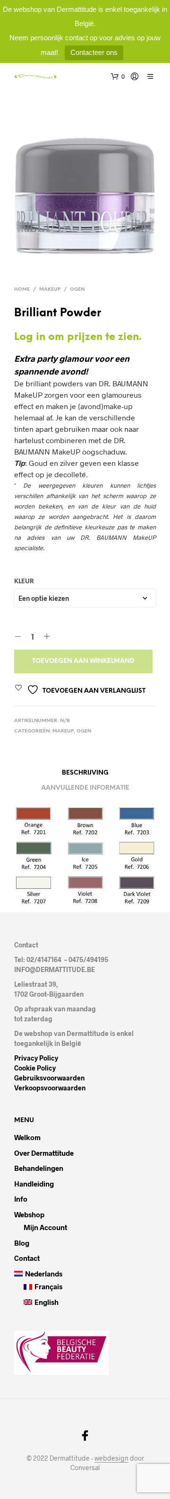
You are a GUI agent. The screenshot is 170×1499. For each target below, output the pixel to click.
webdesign (111, 1458)
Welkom (27, 1137)
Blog (21, 1243)
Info (20, 1199)
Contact (27, 1258)
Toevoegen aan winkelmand (83, 661)
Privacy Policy (36, 1058)
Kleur (24, 582)
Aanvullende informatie (85, 788)
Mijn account (45, 1227)
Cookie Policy (35, 1068)
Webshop (29, 1214)
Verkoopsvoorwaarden (49, 1088)
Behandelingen (38, 1168)
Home (22, 289)
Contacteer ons (94, 52)
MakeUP (49, 289)
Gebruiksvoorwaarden (49, 1078)
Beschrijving (85, 773)
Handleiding (34, 1183)
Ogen (77, 289)
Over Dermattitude (44, 1153)
